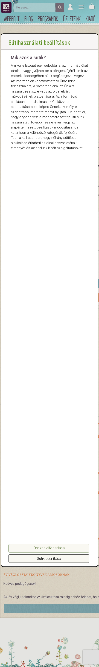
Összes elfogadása (49, 548)
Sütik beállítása (49, 558)
